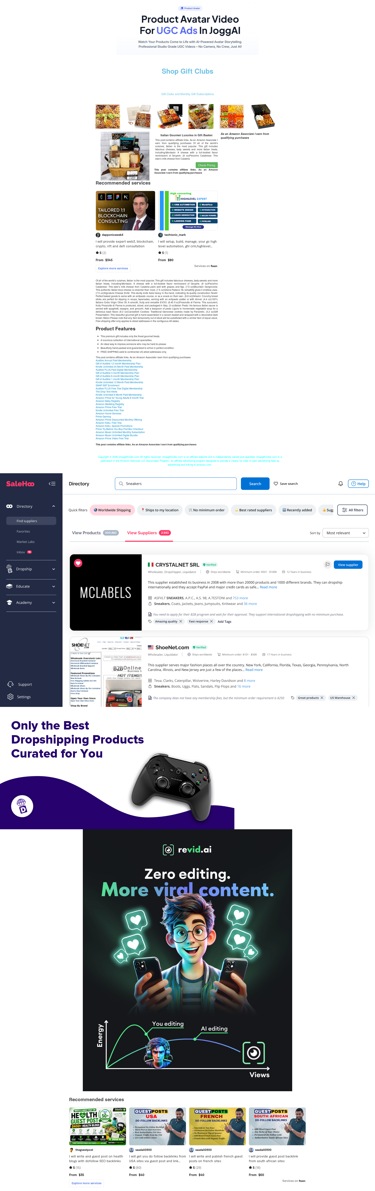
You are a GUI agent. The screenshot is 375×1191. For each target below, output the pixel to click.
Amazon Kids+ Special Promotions (114, 425)
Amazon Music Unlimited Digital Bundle (117, 435)
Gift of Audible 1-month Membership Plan (117, 379)
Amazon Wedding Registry (110, 404)
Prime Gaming (103, 416)
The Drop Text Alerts (106, 391)
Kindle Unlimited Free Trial (110, 410)
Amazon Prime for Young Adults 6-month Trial (120, 397)
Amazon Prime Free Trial (109, 407)
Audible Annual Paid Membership (113, 360)
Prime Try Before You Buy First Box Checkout (119, 429)
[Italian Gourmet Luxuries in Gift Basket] (125, 155)
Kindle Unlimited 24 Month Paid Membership (119, 366)
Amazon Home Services (108, 413)
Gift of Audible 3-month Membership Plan (117, 372)
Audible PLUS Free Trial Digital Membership (119, 388)
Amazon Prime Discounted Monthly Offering (119, 419)
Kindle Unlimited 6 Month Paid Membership (119, 394)
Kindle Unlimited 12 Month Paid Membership (119, 382)
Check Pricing (206, 165)
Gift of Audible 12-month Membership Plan (118, 363)
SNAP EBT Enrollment (107, 385)
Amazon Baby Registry (108, 400)
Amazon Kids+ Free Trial (109, 422)
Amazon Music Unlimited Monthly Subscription (120, 432)
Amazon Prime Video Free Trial (112, 438)
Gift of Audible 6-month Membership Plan (117, 376)
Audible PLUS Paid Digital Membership (117, 369)
